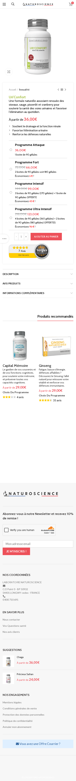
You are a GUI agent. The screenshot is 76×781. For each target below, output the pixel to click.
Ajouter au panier (46, 236)
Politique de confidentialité (18, 720)
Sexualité (24, 89)
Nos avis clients (11, 631)
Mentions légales (12, 702)
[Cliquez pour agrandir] (8, 71)
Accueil (12, 89)
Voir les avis (23, 255)
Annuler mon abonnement (17, 726)
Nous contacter (11, 619)
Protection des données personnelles (23, 714)
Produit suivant (65, 89)
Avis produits (12, 283)
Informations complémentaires (23, 293)
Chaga (20, 657)
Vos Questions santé (14, 625)
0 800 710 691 (10, 599)
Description (11, 274)
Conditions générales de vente (20, 708)
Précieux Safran (25, 674)
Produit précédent (58, 89)
